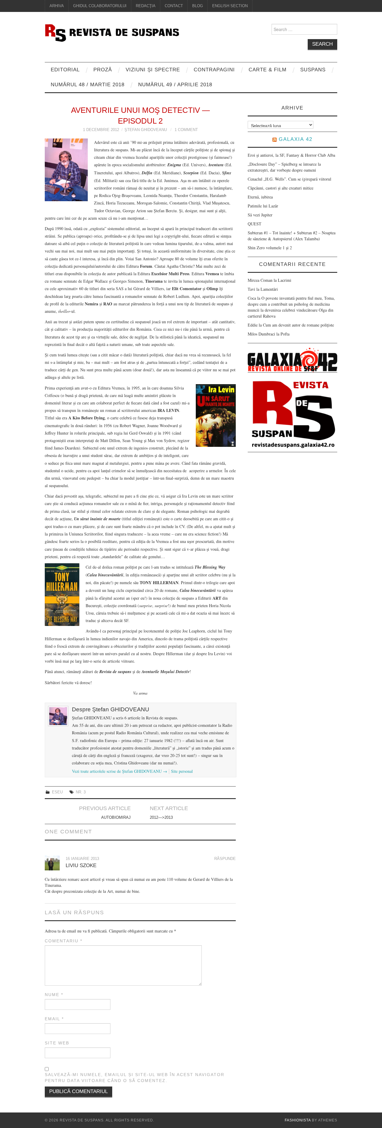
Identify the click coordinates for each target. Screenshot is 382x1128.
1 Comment (186, 130)
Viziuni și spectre (153, 70)
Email (54, 1018)
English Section (230, 6)
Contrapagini (214, 70)
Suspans (313, 70)
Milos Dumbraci (261, 334)
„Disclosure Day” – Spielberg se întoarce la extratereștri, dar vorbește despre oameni (284, 167)
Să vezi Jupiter (260, 215)
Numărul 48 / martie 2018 (87, 84)
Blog (197, 6)
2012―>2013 (161, 817)
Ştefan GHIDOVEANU (145, 130)
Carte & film (267, 70)
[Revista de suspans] (112, 32)
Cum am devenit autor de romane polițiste (298, 325)
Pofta (285, 334)
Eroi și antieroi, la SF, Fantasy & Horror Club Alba (291, 155)
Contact (174, 6)
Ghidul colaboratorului (100, 6)
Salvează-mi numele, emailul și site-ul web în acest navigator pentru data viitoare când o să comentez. (134, 1077)
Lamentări (269, 289)
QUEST (254, 224)
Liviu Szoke (81, 865)
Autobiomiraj (116, 817)
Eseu (57, 792)
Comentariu (63, 940)
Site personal (182, 771)
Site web (57, 1043)
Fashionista (298, 1120)
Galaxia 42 (295, 139)
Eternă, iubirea (260, 197)
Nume (54, 994)
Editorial (65, 70)
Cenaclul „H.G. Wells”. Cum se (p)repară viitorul (289, 179)
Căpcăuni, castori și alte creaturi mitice (280, 188)
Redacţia (145, 6)
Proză (102, 70)
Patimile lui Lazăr (263, 206)
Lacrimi (284, 280)
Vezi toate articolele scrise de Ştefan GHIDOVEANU (119, 771)
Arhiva (57, 6)
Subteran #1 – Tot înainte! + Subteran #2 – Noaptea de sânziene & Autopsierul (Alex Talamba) (291, 235)
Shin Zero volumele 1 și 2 (270, 247)
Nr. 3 (81, 792)
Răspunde (225, 859)
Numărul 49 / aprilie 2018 (175, 84)
